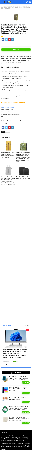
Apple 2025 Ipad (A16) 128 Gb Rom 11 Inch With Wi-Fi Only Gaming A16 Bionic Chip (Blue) (19, 389)
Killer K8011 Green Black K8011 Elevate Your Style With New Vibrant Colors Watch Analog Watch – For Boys (18, 408)
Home (2, 6)
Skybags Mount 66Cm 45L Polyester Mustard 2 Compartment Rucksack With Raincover (8, 155)
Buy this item (25, 382)
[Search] (23, 2)
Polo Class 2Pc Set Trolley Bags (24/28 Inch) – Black (23, 177)
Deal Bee (5, 36)
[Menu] (2, 2)
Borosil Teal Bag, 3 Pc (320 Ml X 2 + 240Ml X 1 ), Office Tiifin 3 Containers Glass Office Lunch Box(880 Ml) (18, 378)
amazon (7, 131)
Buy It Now (16, 49)
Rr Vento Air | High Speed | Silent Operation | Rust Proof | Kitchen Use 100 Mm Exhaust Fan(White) (19, 418)
